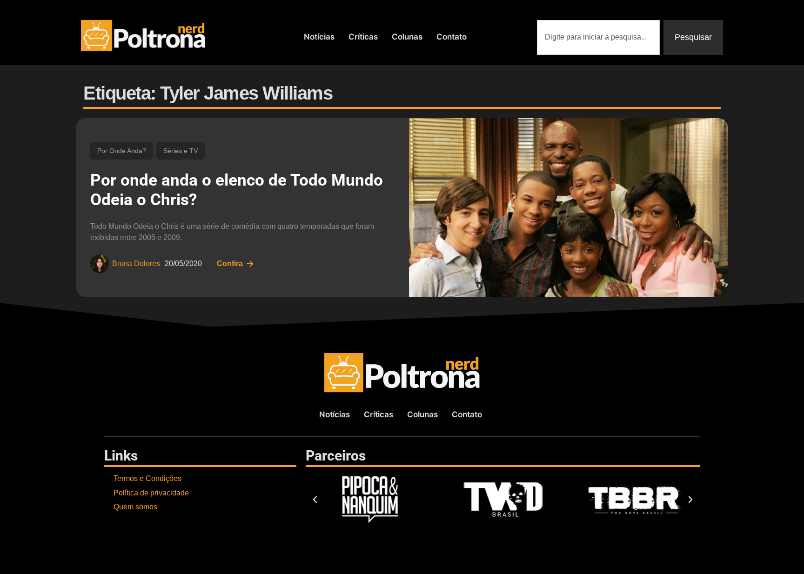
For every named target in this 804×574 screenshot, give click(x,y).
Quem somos (135, 507)
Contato (451, 36)
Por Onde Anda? (121, 150)
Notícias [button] (319, 36)
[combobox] (598, 37)
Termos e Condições (147, 478)
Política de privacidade (151, 493)
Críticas (363, 36)
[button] (315, 499)
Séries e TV (180, 150)
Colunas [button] (407, 36)
